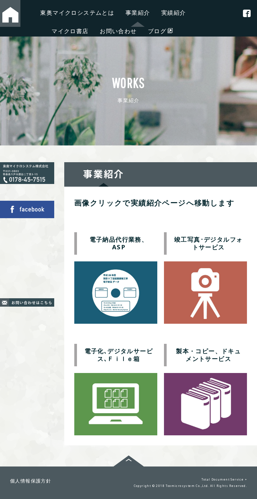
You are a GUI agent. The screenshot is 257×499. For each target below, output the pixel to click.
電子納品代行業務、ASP (119, 243)
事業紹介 (137, 12)
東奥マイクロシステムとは (77, 12)
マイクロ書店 (70, 31)
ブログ (157, 31)
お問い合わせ (118, 31)
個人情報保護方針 (30, 481)
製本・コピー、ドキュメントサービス (208, 355)
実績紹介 (173, 12)
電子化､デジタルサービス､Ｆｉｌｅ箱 (119, 355)
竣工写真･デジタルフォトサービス (208, 243)
